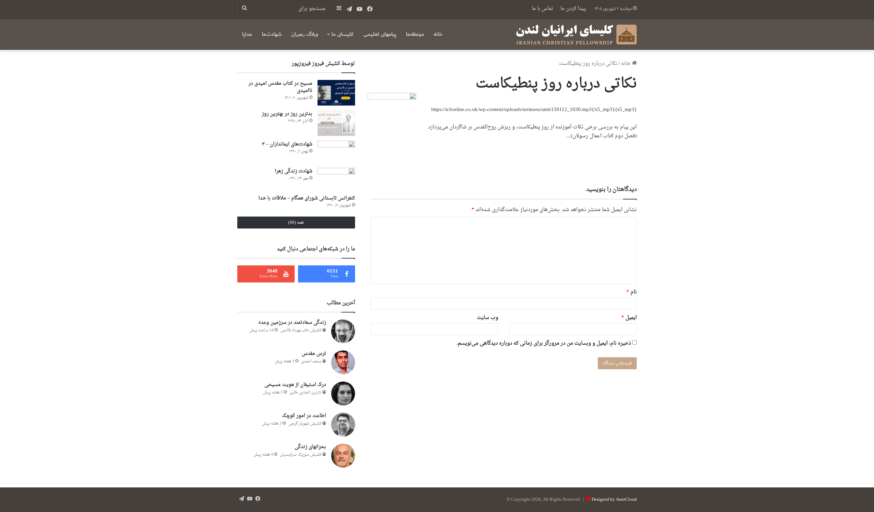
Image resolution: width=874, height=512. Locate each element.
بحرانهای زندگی (310, 447)
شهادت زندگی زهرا (293, 171)
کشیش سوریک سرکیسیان (300, 454)
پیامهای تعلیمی (379, 34)
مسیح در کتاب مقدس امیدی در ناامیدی (280, 87)
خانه (438, 34)
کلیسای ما (342, 34)
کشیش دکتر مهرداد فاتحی (300, 330)
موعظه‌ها (415, 34)
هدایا (247, 34)
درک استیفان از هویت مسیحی (295, 384)
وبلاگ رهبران (304, 34)
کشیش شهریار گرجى (304, 423)
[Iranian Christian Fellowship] (576, 34)
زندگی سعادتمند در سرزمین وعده (292, 322)
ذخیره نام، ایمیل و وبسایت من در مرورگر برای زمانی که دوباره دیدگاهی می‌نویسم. (543, 343)
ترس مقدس (314, 353)
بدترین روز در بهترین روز (287, 114)
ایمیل (629, 318)
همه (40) (296, 222)
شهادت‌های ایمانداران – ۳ (287, 144)
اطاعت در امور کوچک (304, 415)
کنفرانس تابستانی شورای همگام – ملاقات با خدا (306, 198)
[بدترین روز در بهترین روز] (336, 123)
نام (631, 292)
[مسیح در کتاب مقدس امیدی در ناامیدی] (336, 93)
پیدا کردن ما (573, 9)
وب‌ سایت (487, 318)
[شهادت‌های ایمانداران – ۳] (336, 152)
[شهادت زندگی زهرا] (336, 179)
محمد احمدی (311, 361)
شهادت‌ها (272, 34)
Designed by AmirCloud (614, 499)
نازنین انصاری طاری (305, 392)
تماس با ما (542, 9)
